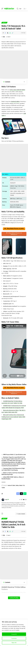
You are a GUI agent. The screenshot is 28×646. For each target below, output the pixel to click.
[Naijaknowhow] (9, 8)
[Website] (20, 500)
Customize (14, 638)
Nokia (17, 485)
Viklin (4, 36)
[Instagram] (25, 500)
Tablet (3, 487)
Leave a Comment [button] (21, 513)
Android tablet (15, 101)
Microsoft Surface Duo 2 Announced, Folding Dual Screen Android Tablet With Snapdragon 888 (13, 417)
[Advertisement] (14, 15)
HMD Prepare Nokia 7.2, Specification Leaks (14, 454)
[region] (14, 632)
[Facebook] (21, 500)
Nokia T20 (22, 485)
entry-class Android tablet (17, 89)
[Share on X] (8, 33)
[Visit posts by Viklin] (3, 499)
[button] (3, 8)
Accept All (14, 634)
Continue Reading (14, 597)
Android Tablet (11, 485)
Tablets (4, 22)
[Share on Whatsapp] (10, 33)
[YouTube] (24, 500)
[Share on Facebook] (5, 33)
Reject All (14, 642)
